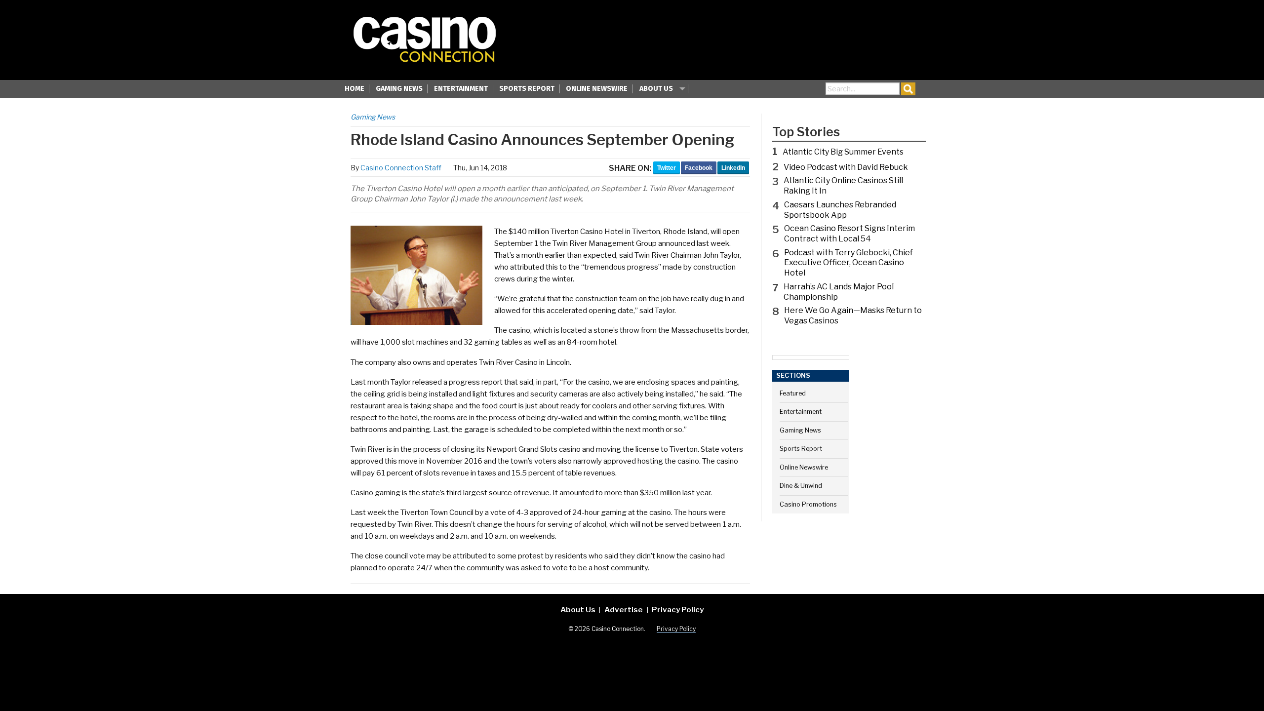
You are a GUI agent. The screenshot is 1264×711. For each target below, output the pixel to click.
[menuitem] (354, 89)
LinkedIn (733, 167)
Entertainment (461, 88)
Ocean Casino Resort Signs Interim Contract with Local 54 (849, 233)
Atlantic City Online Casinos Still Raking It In (843, 186)
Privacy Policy (678, 609)
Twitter (666, 167)
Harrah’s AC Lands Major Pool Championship (839, 292)
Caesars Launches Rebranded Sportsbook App (840, 210)
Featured (793, 393)
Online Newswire (597, 88)
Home (354, 88)
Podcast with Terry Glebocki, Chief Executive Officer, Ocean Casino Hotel (848, 263)
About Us (656, 88)
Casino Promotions (808, 504)
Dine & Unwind (801, 485)
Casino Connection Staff (400, 167)
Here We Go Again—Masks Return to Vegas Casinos (853, 315)
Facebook (698, 167)
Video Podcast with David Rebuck (846, 167)
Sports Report (526, 88)
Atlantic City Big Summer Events (843, 152)
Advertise (623, 609)
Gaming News (399, 88)
